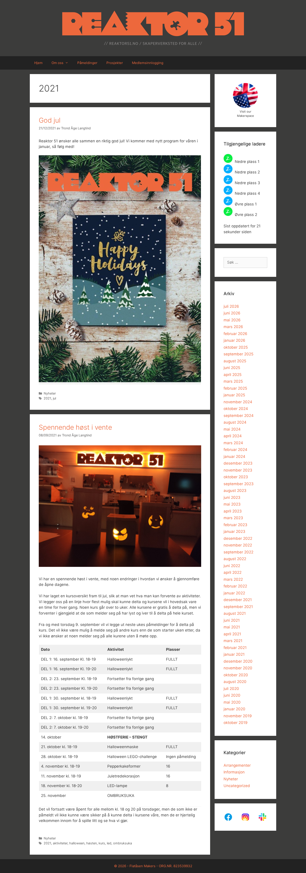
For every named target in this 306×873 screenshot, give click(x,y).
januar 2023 (234, 531)
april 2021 (232, 634)
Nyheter (50, 393)
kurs (102, 843)
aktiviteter (60, 843)
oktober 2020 (236, 675)
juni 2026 (232, 313)
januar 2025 (234, 395)
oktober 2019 (236, 722)
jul (54, 398)
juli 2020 (231, 688)
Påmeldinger (87, 63)
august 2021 (235, 613)
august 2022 (235, 559)
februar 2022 (235, 586)
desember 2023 (238, 463)
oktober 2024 (236, 408)
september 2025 (238, 354)
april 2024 (233, 436)
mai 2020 (232, 702)
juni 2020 (232, 695)
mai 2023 (232, 504)
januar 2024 (234, 456)
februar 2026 (235, 333)
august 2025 (235, 361)
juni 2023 (232, 497)
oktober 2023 (236, 477)
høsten (91, 843)
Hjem (38, 63)
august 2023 (235, 490)
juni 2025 (232, 367)
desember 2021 (238, 600)
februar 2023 (235, 525)
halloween (76, 843)
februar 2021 (235, 647)
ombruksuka (122, 843)
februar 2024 (235, 449)
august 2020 (235, 681)
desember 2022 (238, 538)
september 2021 (238, 606)
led (109, 843)
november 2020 (238, 668)
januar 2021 (234, 654)
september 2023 (239, 484)
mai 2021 (232, 627)
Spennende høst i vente (75, 427)
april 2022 (232, 572)
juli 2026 (231, 306)
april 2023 (233, 511)
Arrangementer (237, 765)
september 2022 (238, 552)
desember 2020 (238, 661)
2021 (47, 398)
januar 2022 (234, 593)
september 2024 (239, 415)
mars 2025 (233, 381)
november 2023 (238, 470)
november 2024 (238, 402)
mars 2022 (233, 579)
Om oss (57, 63)
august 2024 (235, 422)
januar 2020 (234, 709)
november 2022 (238, 545)
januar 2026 (234, 340)
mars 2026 (233, 326)
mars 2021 (233, 640)
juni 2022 (232, 566)
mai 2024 (232, 429)
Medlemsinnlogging (147, 63)
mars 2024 (233, 443)
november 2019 (238, 716)
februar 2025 (235, 388)
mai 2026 (232, 320)
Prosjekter (114, 63)
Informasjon (234, 772)
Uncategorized (237, 785)
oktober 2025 (236, 347)
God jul (49, 120)
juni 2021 (232, 620)
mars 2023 (233, 518)
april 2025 (232, 374)
